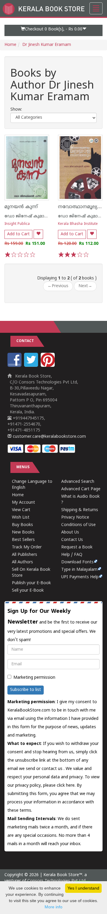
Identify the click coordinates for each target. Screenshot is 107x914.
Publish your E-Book (31, 583)
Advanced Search (77, 481)
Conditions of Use (78, 525)
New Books (23, 532)
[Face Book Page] (15, 365)
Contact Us (72, 539)
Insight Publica (17, 224)
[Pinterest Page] (48, 365)
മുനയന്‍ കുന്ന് (21, 207)
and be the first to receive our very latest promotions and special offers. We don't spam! (52, 625)
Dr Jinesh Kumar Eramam (46, 44)
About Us (70, 532)
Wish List (20, 517)
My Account (23, 502)
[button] (53, 30)
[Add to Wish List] (38, 234)
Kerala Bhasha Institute (78, 224)
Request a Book (76, 547)
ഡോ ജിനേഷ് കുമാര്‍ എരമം (33, 216)
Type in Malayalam (79, 569)
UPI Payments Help (80, 577)
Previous (58, 286)
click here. (67, 785)
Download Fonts (77, 562)
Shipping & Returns (79, 510)
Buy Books (22, 525)
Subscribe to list (25, 689)
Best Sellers (23, 539)
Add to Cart (18, 234)
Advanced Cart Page (80, 489)
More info (53, 906)
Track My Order (27, 547)
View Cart (21, 510)
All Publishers (24, 554)
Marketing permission (34, 677)
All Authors (22, 562)
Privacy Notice (75, 517)
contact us (53, 768)
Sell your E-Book (28, 590)
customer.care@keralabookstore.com (49, 436)
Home (10, 44)
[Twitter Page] (32, 365)
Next (85, 286)
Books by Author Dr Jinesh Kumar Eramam (52, 86)
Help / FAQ (71, 554)
